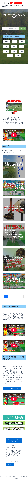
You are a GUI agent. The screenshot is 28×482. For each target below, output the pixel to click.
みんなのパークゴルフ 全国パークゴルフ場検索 (12, 6)
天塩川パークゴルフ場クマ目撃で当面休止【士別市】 (14, 165)
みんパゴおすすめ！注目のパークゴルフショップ (14, 258)
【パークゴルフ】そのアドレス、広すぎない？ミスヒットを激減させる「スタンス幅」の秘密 (14, 233)
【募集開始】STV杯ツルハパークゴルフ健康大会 (14, 280)
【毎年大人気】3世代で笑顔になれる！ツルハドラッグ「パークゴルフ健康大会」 (14, 187)
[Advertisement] (14, 80)
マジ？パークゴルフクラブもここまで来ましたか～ (14, 208)
